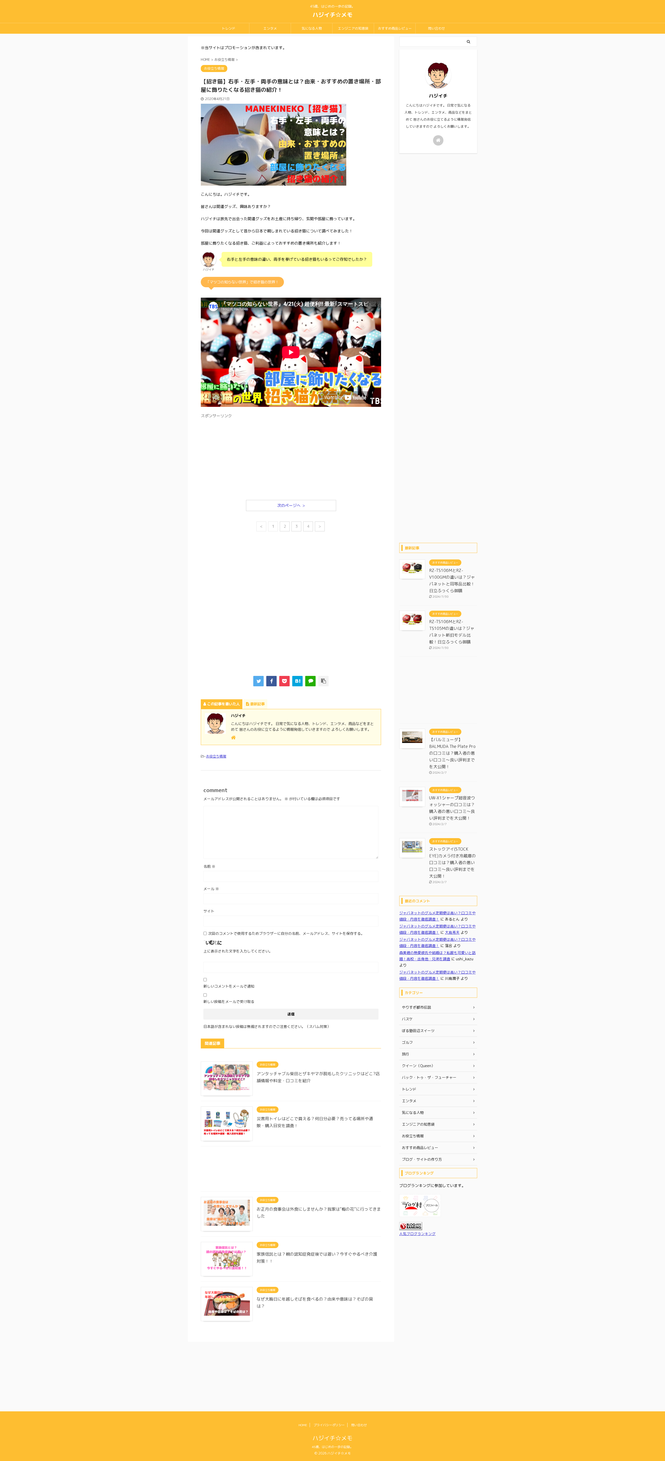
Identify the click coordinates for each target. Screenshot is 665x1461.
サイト (208, 911)
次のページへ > (291, 505)
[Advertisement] (291, 457)
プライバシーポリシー (329, 1425)
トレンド (228, 28)
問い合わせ (436, 28)
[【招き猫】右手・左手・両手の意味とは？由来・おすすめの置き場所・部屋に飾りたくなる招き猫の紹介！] (297, 681)
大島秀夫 (452, 932)
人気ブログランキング (417, 1233)
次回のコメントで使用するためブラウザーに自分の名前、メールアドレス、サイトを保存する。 (286, 933)
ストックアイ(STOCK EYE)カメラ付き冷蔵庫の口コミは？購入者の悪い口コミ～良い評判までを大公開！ (452, 862)
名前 (209, 866)
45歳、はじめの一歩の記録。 (332, 1447)
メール (211, 888)
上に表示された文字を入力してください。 (237, 951)
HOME (302, 1425)
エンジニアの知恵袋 (353, 28)
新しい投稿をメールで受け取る (228, 1001)
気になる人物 (312, 28)
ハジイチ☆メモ (332, 15)
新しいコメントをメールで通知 (228, 986)
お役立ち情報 (216, 756)
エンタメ (270, 28)
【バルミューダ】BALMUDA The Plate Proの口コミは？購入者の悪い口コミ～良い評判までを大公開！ (452, 753)
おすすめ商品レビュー (395, 28)
